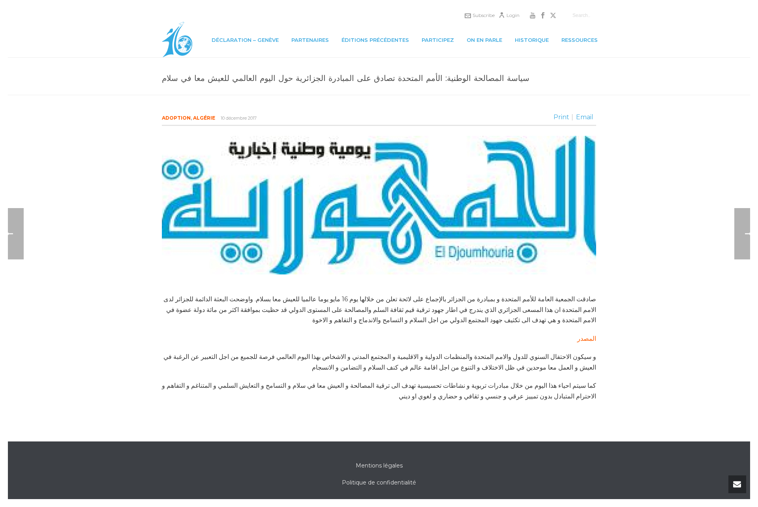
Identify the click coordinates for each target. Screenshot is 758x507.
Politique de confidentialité (379, 482)
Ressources (579, 40)
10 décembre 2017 (239, 118)
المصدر (586, 338)
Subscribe (484, 15)
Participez (438, 40)
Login (513, 15)
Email (584, 117)
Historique (532, 40)
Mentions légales (379, 465)
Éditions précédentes (375, 40)
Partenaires (310, 40)
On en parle (484, 40)
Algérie (204, 118)
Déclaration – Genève (245, 40)
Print (561, 117)
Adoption (176, 118)
